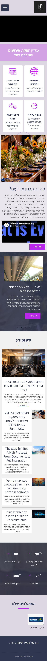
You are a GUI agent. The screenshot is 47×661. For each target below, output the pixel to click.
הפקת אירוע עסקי (37, 627)
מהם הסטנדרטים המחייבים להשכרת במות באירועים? (16, 516)
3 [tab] (21, 327)
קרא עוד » (33, 315)
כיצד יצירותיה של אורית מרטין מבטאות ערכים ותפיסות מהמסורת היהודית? (17, 486)
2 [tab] (25, 327)
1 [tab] (29, 327)
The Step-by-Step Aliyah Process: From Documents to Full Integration (16, 454)
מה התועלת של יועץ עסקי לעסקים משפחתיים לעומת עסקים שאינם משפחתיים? (17, 421)
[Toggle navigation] (5, 7)
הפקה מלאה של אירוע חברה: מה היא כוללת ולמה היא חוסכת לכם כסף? (23, 386)
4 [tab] (17, 327)
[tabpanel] (23, 289)
